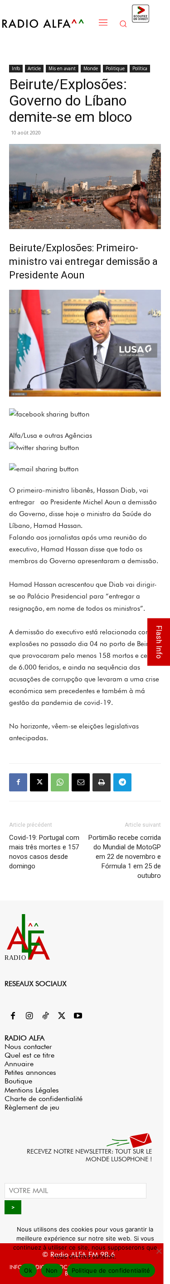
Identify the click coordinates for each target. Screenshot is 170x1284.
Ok (28, 1270)
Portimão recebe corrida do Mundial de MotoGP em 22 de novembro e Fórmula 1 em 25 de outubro (124, 857)
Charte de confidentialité (44, 1098)
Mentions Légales (32, 1090)
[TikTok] (45, 1016)
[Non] (158, 1250)
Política (139, 68)
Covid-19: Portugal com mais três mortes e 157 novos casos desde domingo (44, 852)
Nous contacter (28, 1046)
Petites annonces (30, 1072)
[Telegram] (122, 782)
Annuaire (19, 1063)
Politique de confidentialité (111, 1270)
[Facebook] (18, 782)
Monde (90, 68)
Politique (115, 68)
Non (52, 1270)
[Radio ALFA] (47, 23)
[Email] (81, 782)
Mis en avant (62, 68)
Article (34, 68)
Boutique (18, 1081)
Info (16, 68)
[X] (39, 782)
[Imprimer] (101, 782)
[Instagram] (29, 1016)
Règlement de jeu (32, 1107)
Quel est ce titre (29, 1055)
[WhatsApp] (60, 782)
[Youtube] (78, 1016)
